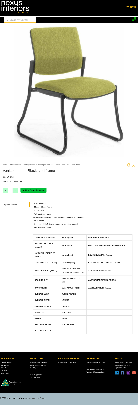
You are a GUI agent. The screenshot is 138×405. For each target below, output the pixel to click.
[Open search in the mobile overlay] (20, 20)
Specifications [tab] (10, 205)
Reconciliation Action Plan (38, 365)
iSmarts (42, 398)
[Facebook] (123, 373)
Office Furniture (15, 165)
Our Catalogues (35, 377)
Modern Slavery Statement (38, 362)
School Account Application (67, 362)
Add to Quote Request (33, 190)
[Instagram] (128, 373)
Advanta (4, 371)
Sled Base (49, 165)
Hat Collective (5, 373)
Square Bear (5, 365)
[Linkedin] (117, 373)
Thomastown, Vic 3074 (122, 365)
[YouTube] (134, 373)
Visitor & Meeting (37, 165)
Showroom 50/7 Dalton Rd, (123, 362)
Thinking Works (6, 362)
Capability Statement (36, 368)
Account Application (36, 375)
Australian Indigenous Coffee (96, 362)
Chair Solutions (6, 368)
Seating (26, 165)
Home (5, 165)
